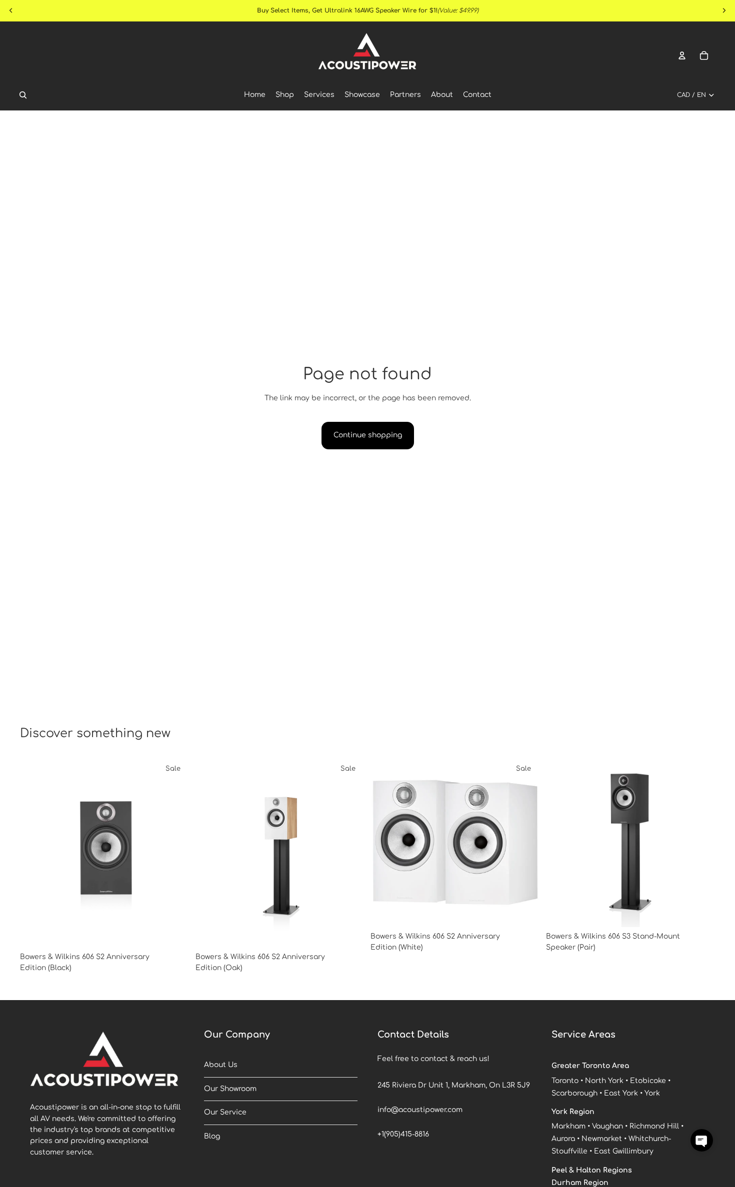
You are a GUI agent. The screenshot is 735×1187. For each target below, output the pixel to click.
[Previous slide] (35, 853)
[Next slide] (175, 853)
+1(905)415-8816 (403, 1134)
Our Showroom (230, 1089)
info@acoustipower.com (420, 1110)
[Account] (682, 55)
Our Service (225, 1112)
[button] (701, 1140)
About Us (221, 1065)
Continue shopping (368, 435)
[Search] (23, 95)
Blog (212, 1136)
